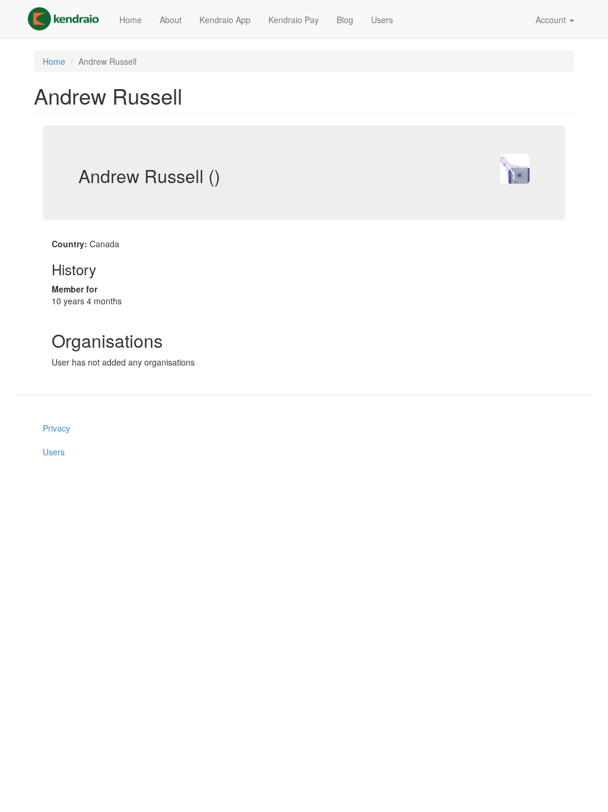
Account (552, 20)
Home (130, 20)
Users (382, 20)
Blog (345, 20)
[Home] (67, 19)
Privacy (56, 428)
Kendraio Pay (293, 20)
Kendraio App (225, 20)
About (171, 20)
